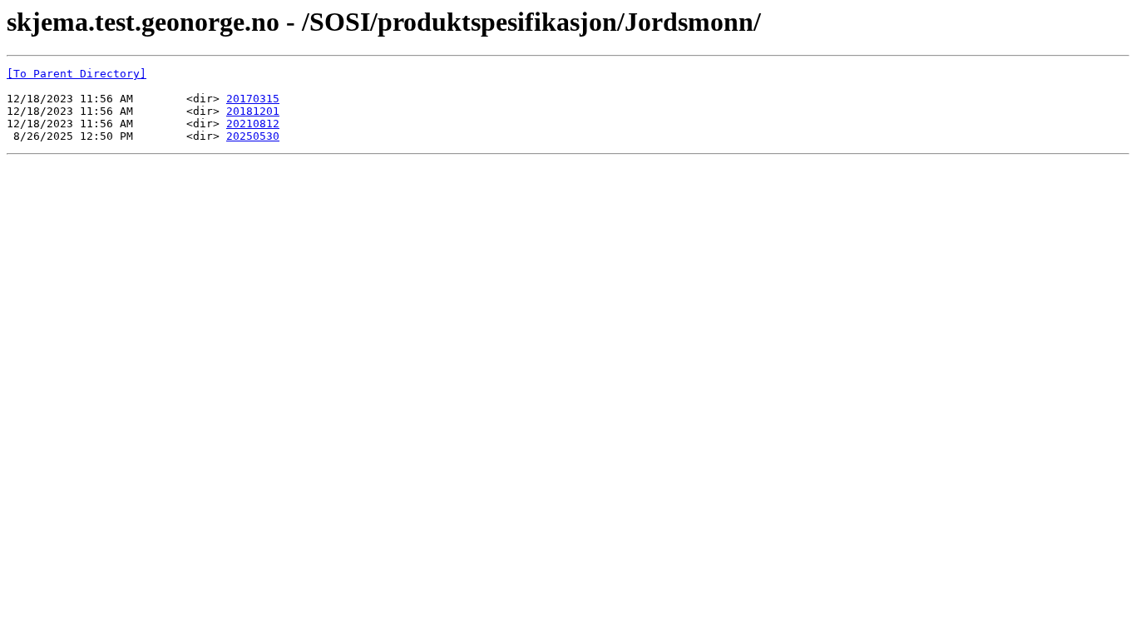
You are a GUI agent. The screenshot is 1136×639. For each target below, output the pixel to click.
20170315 (252, 98)
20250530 (252, 136)
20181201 (252, 111)
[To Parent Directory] (76, 73)
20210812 (252, 123)
